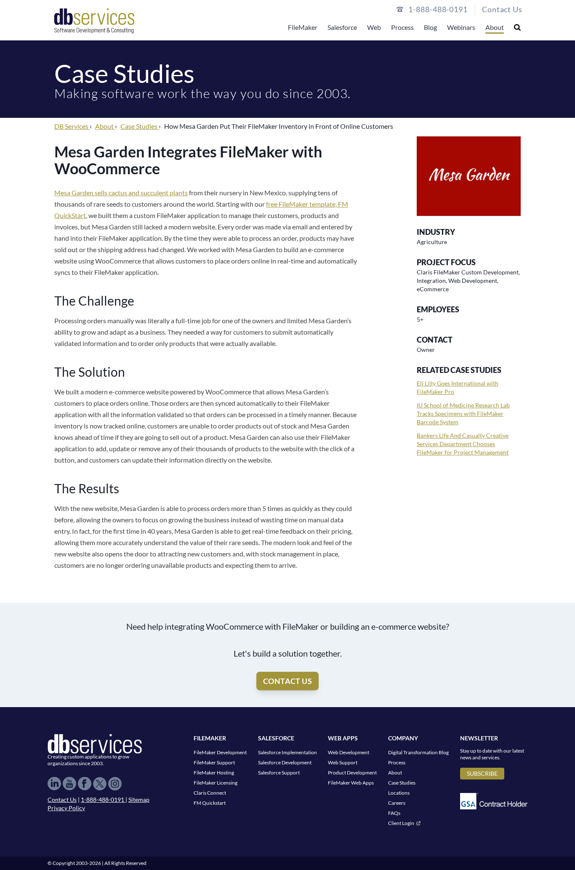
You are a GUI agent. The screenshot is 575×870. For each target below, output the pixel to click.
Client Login (401, 823)
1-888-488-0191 (103, 799)
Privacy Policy (66, 807)
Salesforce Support (279, 772)
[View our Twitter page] (99, 783)
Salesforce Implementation (287, 752)
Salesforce (342, 27)
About (494, 27)
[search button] (517, 27)
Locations (399, 793)
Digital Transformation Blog (418, 752)
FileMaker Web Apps (351, 783)
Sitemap (138, 799)
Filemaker (210, 738)
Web (374, 27)
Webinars (461, 27)
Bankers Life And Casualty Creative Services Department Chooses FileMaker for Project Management (462, 444)
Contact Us (502, 9)
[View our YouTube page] (69, 783)
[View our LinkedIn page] (54, 783)
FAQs (394, 813)
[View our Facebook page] (84, 783)
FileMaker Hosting (214, 772)
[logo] (94, 20)
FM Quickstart (210, 803)
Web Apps (343, 738)
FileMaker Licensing (215, 783)
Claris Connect (210, 793)
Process (402, 27)
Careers (396, 803)
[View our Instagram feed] (115, 783)
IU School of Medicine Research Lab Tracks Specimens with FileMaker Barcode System (463, 414)
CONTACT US (287, 681)
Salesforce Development (284, 762)
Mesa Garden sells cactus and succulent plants (121, 193)
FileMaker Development (220, 752)
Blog (430, 27)
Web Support (342, 762)
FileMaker (302, 27)
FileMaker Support (214, 762)
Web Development (348, 752)
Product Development (352, 772)
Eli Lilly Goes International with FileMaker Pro (457, 387)
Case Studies (401, 783)
